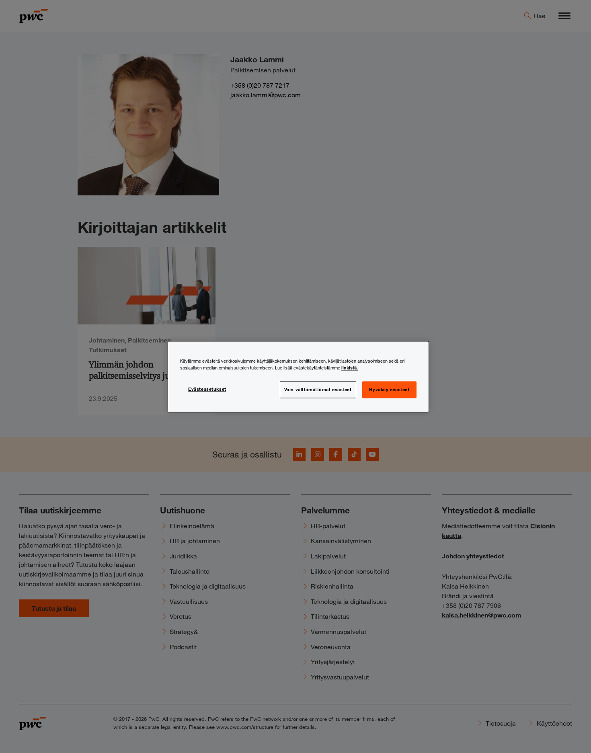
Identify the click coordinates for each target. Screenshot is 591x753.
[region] (298, 376)
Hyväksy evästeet (389, 389)
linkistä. (349, 367)
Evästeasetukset (207, 389)
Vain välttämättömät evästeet (318, 389)
